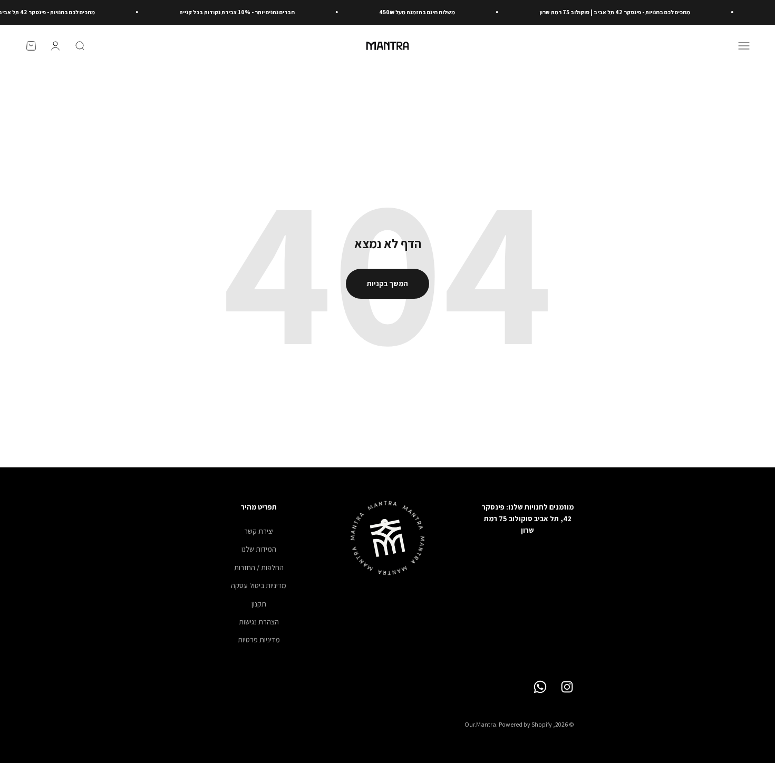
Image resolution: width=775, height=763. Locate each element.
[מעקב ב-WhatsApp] (540, 687)
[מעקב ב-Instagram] (567, 687)
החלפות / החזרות (259, 567)
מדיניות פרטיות (259, 639)
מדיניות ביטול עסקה (258, 585)
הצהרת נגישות (259, 622)
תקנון (258, 604)
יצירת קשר (259, 531)
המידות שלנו (258, 549)
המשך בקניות (387, 283)
